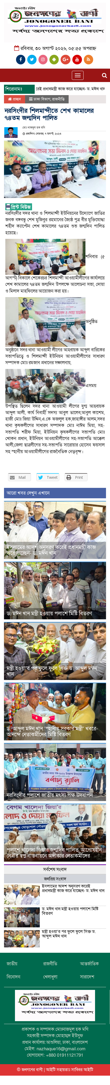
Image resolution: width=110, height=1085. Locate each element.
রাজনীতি (58, 99)
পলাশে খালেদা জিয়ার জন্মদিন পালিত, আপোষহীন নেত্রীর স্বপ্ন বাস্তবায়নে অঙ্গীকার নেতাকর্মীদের (54, 853)
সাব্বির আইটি (82, 1070)
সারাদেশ (87, 977)
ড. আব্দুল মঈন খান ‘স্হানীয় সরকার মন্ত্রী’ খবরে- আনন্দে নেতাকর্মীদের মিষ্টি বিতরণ (52, 731)
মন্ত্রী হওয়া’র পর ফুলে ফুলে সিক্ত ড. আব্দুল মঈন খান (52, 671)
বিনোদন (13, 977)
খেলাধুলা (50, 977)
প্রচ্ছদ (16, 99)
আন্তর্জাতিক (89, 964)
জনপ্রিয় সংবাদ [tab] (55, 879)
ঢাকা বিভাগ (42, 99)
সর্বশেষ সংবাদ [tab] (55, 869)
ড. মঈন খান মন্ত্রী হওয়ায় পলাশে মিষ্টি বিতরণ (49, 613)
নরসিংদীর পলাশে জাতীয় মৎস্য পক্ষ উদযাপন (50, 795)
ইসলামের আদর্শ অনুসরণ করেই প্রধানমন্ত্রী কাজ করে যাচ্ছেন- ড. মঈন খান (51, 550)
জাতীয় (12, 964)
